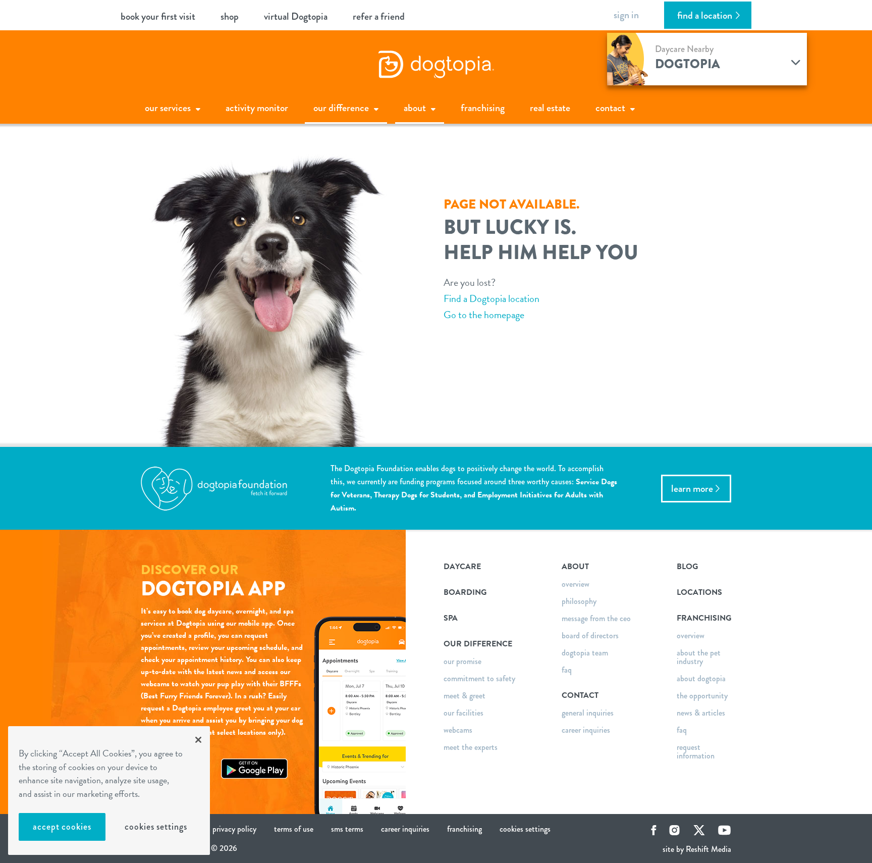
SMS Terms (347, 829)
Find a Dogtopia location (491, 298)
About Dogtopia (701, 678)
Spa (451, 618)
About (415, 107)
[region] (109, 790)
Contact (610, 107)
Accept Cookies (62, 826)
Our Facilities (463, 713)
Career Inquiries (586, 730)
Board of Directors (590, 635)
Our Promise (462, 661)
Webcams (458, 730)
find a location (704, 15)
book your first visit (158, 16)
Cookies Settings (156, 826)
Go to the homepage (484, 314)
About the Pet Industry (699, 657)
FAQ (567, 670)
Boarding (465, 592)
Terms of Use (293, 829)
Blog (687, 567)
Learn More (692, 488)
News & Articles (701, 713)
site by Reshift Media (697, 849)
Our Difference (341, 107)
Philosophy (579, 601)
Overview (575, 584)
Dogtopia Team (585, 652)
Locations (699, 592)
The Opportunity (702, 695)
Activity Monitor (257, 107)
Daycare (462, 567)
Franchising (483, 107)
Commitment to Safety (479, 678)
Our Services (168, 107)
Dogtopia (687, 64)
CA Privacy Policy (229, 829)
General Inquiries (588, 713)
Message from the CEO (596, 618)
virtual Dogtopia (296, 16)
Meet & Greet (464, 695)
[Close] (198, 740)
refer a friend (379, 16)
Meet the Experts (471, 747)
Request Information (696, 751)
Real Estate (550, 107)
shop (230, 16)
